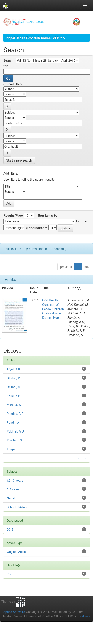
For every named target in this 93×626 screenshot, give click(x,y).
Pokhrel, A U (15, 431)
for (5, 66)
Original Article (17, 551)
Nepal (11, 498)
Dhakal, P (13, 378)
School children (17, 507)
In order (81, 221)
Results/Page (13, 215)
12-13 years (15, 480)
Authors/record (36, 228)
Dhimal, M (14, 387)
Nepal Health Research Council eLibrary (35, 38)
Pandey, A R (15, 413)
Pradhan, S (14, 440)
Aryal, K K (13, 369)
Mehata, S (14, 404)
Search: (9, 60)
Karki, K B (13, 396)
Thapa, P (13, 449)
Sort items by (48, 215)
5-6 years (13, 489)
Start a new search (19, 160)
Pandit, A (13, 422)
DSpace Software (13, 612)
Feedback (83, 616)
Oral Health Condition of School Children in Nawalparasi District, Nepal (53, 309)
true (9, 574)
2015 (10, 529)
